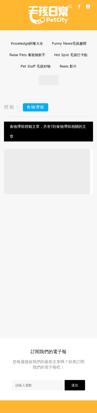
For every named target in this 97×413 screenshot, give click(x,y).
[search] (70, 6)
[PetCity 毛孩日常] (48, 15)
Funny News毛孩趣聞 (69, 43)
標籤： (12, 106)
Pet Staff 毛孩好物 (35, 66)
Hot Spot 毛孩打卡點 (71, 55)
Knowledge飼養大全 (27, 43)
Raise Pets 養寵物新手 (27, 55)
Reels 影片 (68, 66)
